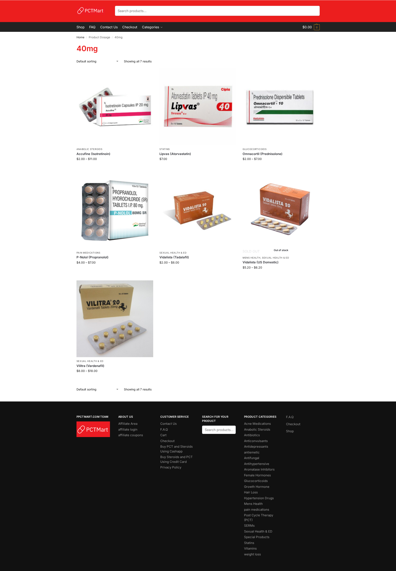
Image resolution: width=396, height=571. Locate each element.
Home (80, 37)
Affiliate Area (127, 424)
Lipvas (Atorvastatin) (175, 154)
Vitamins (250, 548)
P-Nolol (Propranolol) (92, 257)
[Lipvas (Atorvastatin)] (197, 106)
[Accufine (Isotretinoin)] (114, 106)
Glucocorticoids (255, 149)
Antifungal (251, 458)
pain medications (88, 252)
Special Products (256, 537)
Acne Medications (257, 424)
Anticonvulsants (256, 441)
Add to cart (198, 167)
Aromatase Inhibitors (259, 469)
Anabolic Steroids (89, 149)
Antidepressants (256, 446)
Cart (163, 435)
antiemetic (252, 452)
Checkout (167, 441)
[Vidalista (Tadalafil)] (197, 210)
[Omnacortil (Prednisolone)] (281, 106)
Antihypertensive (256, 464)
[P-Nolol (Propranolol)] (114, 210)
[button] (311, 27)
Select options (115, 167)
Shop (290, 431)
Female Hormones (257, 475)
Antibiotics (252, 435)
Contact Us (168, 424)
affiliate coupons (130, 435)
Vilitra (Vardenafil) (90, 366)
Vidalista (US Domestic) (261, 262)
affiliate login (127, 429)
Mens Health (251, 257)
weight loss (252, 554)
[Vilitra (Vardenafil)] (114, 318)
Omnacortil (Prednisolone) (263, 154)
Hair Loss (251, 492)
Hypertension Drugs (259, 498)
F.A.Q (164, 429)
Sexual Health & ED (173, 252)
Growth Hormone (256, 487)
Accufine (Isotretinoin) (93, 154)
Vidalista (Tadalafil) (174, 257)
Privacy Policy (170, 467)
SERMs (249, 526)
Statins (164, 149)
